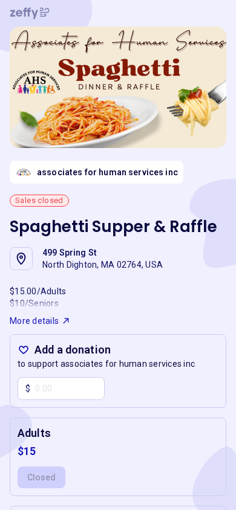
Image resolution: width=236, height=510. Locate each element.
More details (34, 321)
